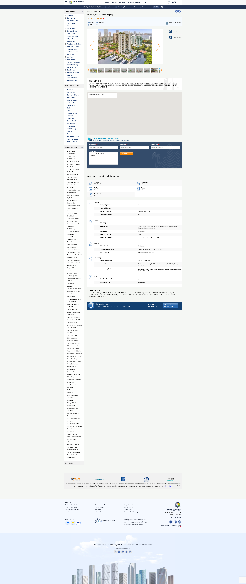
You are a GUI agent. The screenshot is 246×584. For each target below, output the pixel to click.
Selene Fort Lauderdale (74, 379)
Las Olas (70, 57)
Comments (92, 151)
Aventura (70, 15)
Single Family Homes (72, 86)
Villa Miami (70, 442)
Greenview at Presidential (74, 255)
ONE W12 (70, 333)
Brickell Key (71, 28)
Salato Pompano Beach (73, 377)
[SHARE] (176, 11)
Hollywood (70, 118)
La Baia (69, 270)
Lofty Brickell (70, 283)
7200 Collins (70, 172)
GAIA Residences (71, 247)
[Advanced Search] (161, 7)
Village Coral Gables (73, 444)
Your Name (93, 144)
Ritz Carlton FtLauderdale (74, 353)
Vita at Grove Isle (72, 447)
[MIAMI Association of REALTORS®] (75, 479)
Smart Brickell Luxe (72, 395)
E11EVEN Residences (73, 231)
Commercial (69, 463)
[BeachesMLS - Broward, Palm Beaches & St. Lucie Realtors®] (99, 479)
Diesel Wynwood (72, 221)
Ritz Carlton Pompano (73, 359)
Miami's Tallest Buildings (131, 512)
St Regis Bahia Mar (72, 403)
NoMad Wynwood (72, 307)
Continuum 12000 (72, 213)
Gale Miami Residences (73, 250)
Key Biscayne (71, 54)
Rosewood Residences (73, 372)
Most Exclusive (99, 509)
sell (145, 2)
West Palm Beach (72, 78)
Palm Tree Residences (73, 343)
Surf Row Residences (73, 413)
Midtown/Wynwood (73, 62)
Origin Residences (72, 338)
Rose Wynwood (71, 369)
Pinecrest (70, 131)
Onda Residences (72, 322)
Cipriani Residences (72, 208)
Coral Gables (71, 34)
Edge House (70, 234)
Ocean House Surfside (73, 312)
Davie (69, 108)
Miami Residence (79, 2)
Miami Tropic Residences (74, 294)
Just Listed (98, 512)
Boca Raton (71, 23)
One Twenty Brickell (72, 330)
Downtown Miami (73, 36)
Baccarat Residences (73, 195)
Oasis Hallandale (72, 309)
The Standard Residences (74, 426)
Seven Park (70, 382)
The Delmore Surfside (73, 418)
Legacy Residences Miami (74, 278)
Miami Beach (71, 59)
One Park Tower (71, 327)
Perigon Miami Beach (73, 348)
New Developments (134, 2)
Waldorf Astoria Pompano (74, 455)
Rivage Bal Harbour (72, 364)
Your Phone (155, 144)
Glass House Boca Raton (74, 252)
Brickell (69, 26)
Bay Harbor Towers (72, 198)
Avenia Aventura (71, 192)
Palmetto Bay (71, 129)
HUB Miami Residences (73, 260)
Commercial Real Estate (72, 509)
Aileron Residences (72, 174)
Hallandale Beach (73, 47)
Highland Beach (72, 49)
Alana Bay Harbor (72, 177)
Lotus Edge (70, 286)
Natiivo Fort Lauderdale (74, 299)
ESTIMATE (122, 2)
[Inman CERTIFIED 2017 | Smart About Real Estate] (170, 479)
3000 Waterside (71, 159)
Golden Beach (71, 121)
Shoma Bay (70, 387)
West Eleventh (71, 457)
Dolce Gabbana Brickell (73, 224)
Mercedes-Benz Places (73, 291)
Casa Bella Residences (73, 205)
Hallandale (70, 116)
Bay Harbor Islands (73, 21)
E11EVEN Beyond (72, 229)
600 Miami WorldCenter (74, 164)
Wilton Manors (72, 142)
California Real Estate (71, 505)
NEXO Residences (72, 302)
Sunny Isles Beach (73, 72)
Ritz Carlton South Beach (74, 361)
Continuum (70, 211)
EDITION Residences (73, 237)
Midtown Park (71, 296)
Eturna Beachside (72, 242)
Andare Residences (72, 185)
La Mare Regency (72, 273)
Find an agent (104, 521)
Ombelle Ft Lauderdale (74, 320)
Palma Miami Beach (72, 346)
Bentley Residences (72, 200)
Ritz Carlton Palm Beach (74, 356)
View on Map (177, 37)
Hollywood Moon (72, 257)
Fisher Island (71, 41)
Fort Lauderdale (72, 113)
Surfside (70, 75)
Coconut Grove (72, 31)
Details (175, 31)
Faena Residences (72, 244)
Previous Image (92, 46)
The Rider (70, 421)
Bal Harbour (71, 18)
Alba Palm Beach (72, 179)
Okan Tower (70, 315)
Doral (69, 110)
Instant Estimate (99, 507)
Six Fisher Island (71, 390)
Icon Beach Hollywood (73, 263)
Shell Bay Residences (73, 385)
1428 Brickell (71, 154)
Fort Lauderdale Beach (74, 44)
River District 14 (71, 366)
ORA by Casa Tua (72, 335)
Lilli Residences (71, 281)
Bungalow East (71, 203)
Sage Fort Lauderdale (73, 374)
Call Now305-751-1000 (168, 305)
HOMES (114, 2)
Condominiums (70, 11)
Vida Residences (71, 439)
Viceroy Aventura (72, 434)
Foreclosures (69, 512)
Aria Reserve (70, 187)
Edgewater (70, 39)
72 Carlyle (70, 167)
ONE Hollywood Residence (74, 325)
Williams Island (72, 80)
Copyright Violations (167, 486)
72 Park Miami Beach (73, 169)
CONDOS (107, 2)
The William (70, 431)
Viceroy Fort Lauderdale (74, 437)
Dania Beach (71, 105)
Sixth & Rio (70, 392)
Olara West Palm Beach (73, 317)
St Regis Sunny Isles (72, 408)
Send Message (126, 153)
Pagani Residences (72, 340)
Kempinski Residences (73, 268)
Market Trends (128, 507)
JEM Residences (71, 265)
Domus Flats (70, 226)
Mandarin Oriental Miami (74, 289)
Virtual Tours (128, 509)
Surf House (70, 411)
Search (156, 7)
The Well (69, 429)
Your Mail (123, 144)
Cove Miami (70, 216)
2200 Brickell (71, 156)
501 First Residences (73, 161)
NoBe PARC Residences (73, 304)
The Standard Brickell (73, 424)
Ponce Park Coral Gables (74, 351)
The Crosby (70, 416)
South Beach (71, 70)
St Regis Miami (71, 405)
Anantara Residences (73, 182)
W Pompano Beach (72, 450)
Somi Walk (70, 400)
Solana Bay (70, 398)
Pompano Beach (72, 67)
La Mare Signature (72, 276)
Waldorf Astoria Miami (73, 452)
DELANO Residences (73, 218)
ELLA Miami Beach (72, 239)
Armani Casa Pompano (73, 190)
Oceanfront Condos (100, 505)
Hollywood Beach (73, 52)
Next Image (158, 46)
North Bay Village (73, 65)
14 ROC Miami (71, 151)
